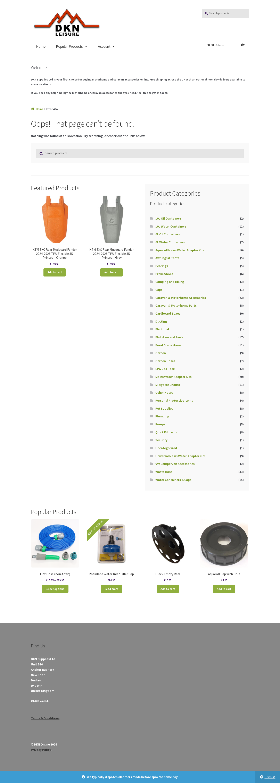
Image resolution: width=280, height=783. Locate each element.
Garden (160, 353)
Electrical (162, 329)
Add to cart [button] (55, 272)
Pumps (160, 424)
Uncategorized (166, 448)
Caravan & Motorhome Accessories (180, 298)
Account (104, 46)
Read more (111, 589)
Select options (55, 589)
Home (41, 46)
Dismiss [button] (269, 777)
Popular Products (69, 46)
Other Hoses (164, 392)
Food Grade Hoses (168, 345)
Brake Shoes (164, 274)
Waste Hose (163, 472)
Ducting (161, 321)
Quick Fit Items (166, 432)
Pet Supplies (164, 408)
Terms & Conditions (45, 718)
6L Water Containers (170, 242)
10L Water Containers (170, 226)
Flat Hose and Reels (169, 337)
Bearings (161, 266)
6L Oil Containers (167, 234)
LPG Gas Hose (165, 369)
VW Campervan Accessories (175, 464)
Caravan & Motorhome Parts (176, 305)
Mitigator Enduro (167, 385)
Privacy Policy (41, 750)
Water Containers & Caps (173, 480)
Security (161, 440)
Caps (158, 290)
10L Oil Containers (168, 218)
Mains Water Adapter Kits (173, 377)
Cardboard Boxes (167, 313)
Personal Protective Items (174, 400)
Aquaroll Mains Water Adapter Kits (179, 250)
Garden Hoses (165, 361)
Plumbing (162, 416)
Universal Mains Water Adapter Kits (180, 456)
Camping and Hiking (169, 282)
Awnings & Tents (167, 258)
